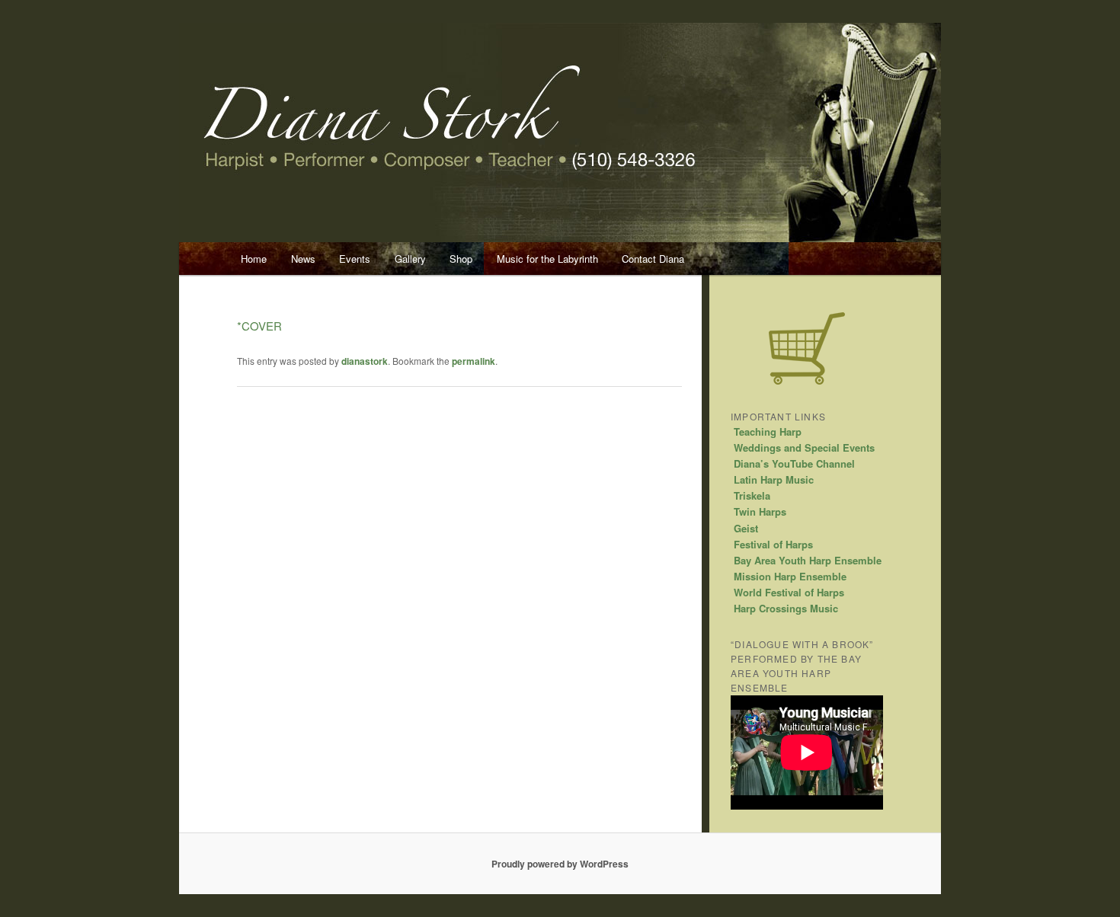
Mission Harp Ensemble (790, 576)
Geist (746, 528)
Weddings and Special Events (804, 447)
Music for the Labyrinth (547, 258)
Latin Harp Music (774, 479)
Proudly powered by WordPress (560, 864)
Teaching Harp (768, 431)
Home (254, 258)
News (303, 258)
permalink (473, 361)
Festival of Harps (773, 544)
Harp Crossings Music (786, 608)
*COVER (259, 326)
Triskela (752, 495)
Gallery (410, 258)
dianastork (364, 361)
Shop (461, 258)
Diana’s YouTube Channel (794, 463)
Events (354, 258)
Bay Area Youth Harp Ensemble (808, 560)
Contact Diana (653, 258)
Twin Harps (760, 511)
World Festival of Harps (789, 592)
